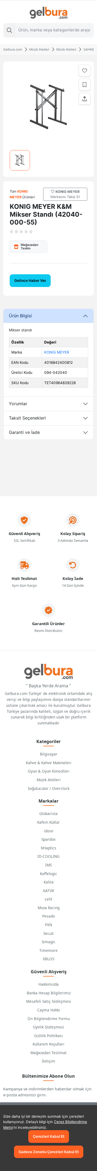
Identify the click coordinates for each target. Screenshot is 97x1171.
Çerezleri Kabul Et (48, 1136)
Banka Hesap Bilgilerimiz (49, 992)
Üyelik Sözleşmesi (48, 1027)
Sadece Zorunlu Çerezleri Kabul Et (49, 1152)
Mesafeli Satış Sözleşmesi (48, 1001)
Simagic (49, 941)
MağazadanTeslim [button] (29, 246)
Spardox (48, 839)
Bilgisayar (48, 754)
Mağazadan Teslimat (48, 1052)
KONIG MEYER (56, 352)
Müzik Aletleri (49, 779)
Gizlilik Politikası (48, 1035)
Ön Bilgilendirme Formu (48, 1018)
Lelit (48, 899)
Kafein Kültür (48, 822)
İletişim (48, 1061)
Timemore (48, 950)
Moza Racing (49, 907)
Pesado (48, 916)
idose (48, 830)
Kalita (49, 882)
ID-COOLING (48, 856)
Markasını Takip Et (65, 194)
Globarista (48, 813)
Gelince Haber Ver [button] (30, 280)
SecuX (48, 933)
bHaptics (48, 847)
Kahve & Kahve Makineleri (48, 762)
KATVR (48, 890)
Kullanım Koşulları (48, 1044)
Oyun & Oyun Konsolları (49, 771)
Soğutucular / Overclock (49, 788)
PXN (48, 924)
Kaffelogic (48, 873)
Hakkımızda (49, 984)
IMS (48, 864)
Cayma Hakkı (48, 1009)
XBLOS (48, 958)
